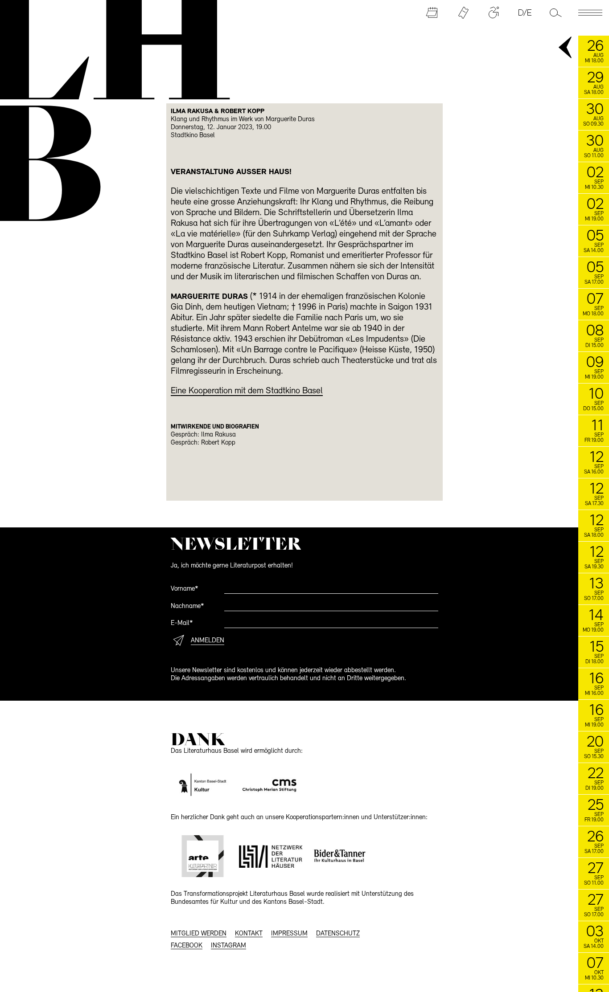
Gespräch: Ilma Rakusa (203, 435)
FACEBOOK (186, 946)
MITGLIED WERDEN (198, 934)
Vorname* (184, 589)
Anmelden (207, 640)
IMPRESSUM (289, 934)
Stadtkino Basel (193, 135)
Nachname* (187, 606)
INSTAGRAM (228, 946)
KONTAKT (249, 934)
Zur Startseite (109, 49)
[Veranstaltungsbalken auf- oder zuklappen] (565, 48)
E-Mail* (182, 623)
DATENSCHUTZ (338, 934)
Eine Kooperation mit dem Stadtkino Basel (247, 391)
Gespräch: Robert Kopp (203, 443)
